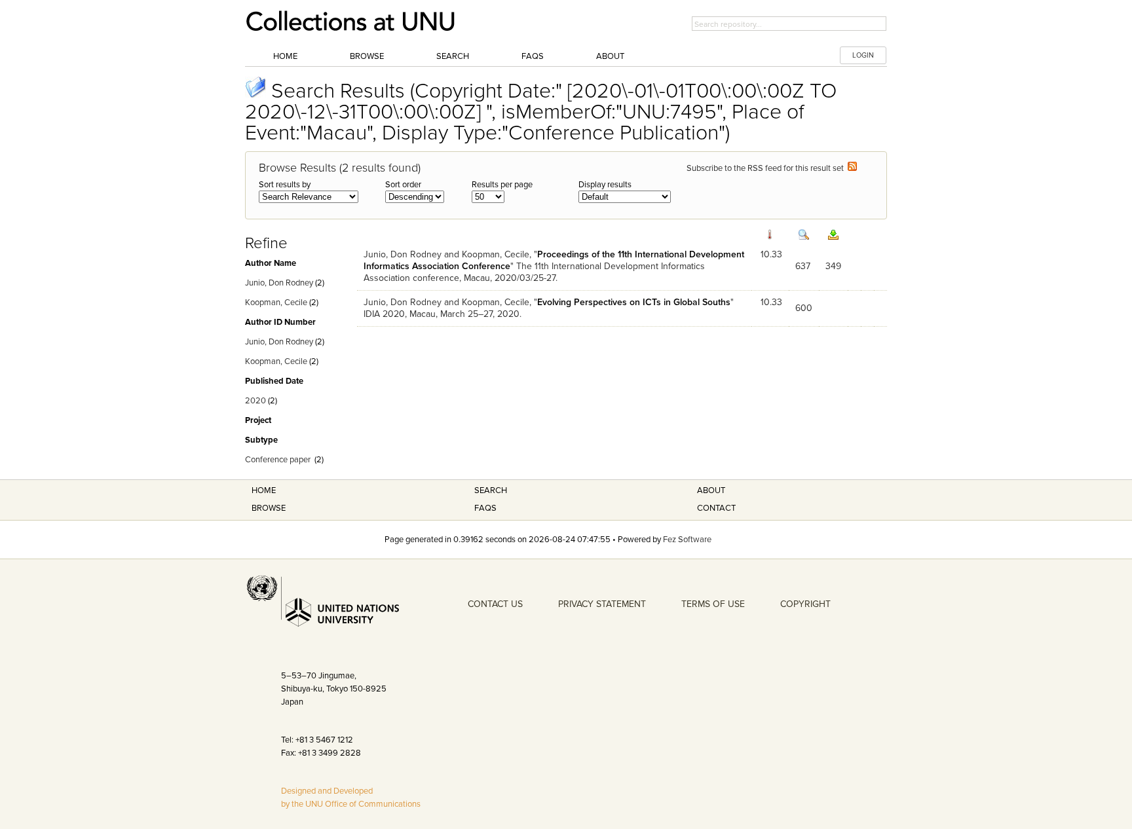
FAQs (532, 56)
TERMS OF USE (713, 604)
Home (285, 56)
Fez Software (687, 539)
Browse (367, 56)
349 (833, 266)
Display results (605, 184)
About (610, 56)
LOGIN (863, 55)
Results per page (502, 184)
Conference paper (278, 459)
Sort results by (285, 184)
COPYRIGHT (805, 604)
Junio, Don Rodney (279, 283)
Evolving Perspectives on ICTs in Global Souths (633, 302)
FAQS (485, 508)
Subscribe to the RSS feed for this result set (767, 168)
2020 (255, 401)
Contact (716, 508)
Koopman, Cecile (276, 302)
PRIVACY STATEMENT (602, 604)
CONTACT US (495, 604)
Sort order (403, 184)
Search (452, 56)
